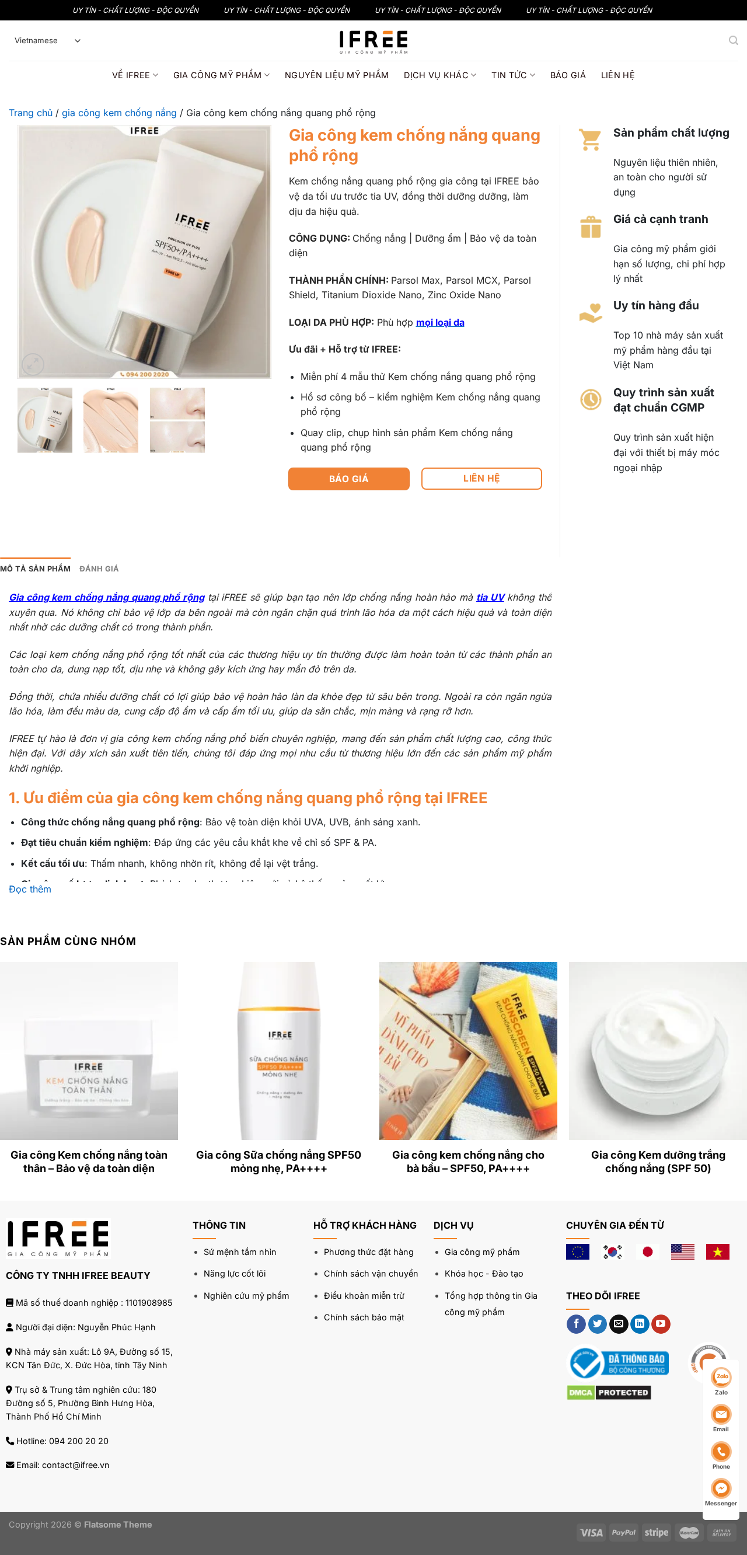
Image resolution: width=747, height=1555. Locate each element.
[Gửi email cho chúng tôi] (619, 1324)
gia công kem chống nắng (119, 112)
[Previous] (37, 251)
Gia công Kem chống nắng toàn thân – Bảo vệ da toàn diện (89, 1161)
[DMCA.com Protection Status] (609, 1391)
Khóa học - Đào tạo (484, 1273)
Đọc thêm (30, 889)
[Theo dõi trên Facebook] (576, 1324)
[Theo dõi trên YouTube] (661, 1324)
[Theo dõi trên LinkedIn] (640, 1324)
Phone (721, 1466)
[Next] (251, 251)
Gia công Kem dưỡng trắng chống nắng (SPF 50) (658, 1161)
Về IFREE (131, 75)
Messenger (721, 1503)
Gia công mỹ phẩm (217, 75)
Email (721, 1428)
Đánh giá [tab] (99, 568)
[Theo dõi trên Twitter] (598, 1324)
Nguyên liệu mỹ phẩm (337, 75)
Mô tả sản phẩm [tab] (35, 568)
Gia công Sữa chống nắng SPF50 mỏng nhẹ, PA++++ (278, 1161)
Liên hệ (618, 75)
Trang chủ (31, 112)
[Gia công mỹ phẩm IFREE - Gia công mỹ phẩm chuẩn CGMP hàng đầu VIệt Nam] (373, 40)
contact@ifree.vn (76, 1465)
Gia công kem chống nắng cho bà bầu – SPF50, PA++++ (468, 1161)
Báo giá (568, 75)
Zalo (721, 1392)
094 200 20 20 (79, 1441)
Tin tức (509, 75)
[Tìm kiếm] (733, 40)
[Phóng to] (33, 364)
